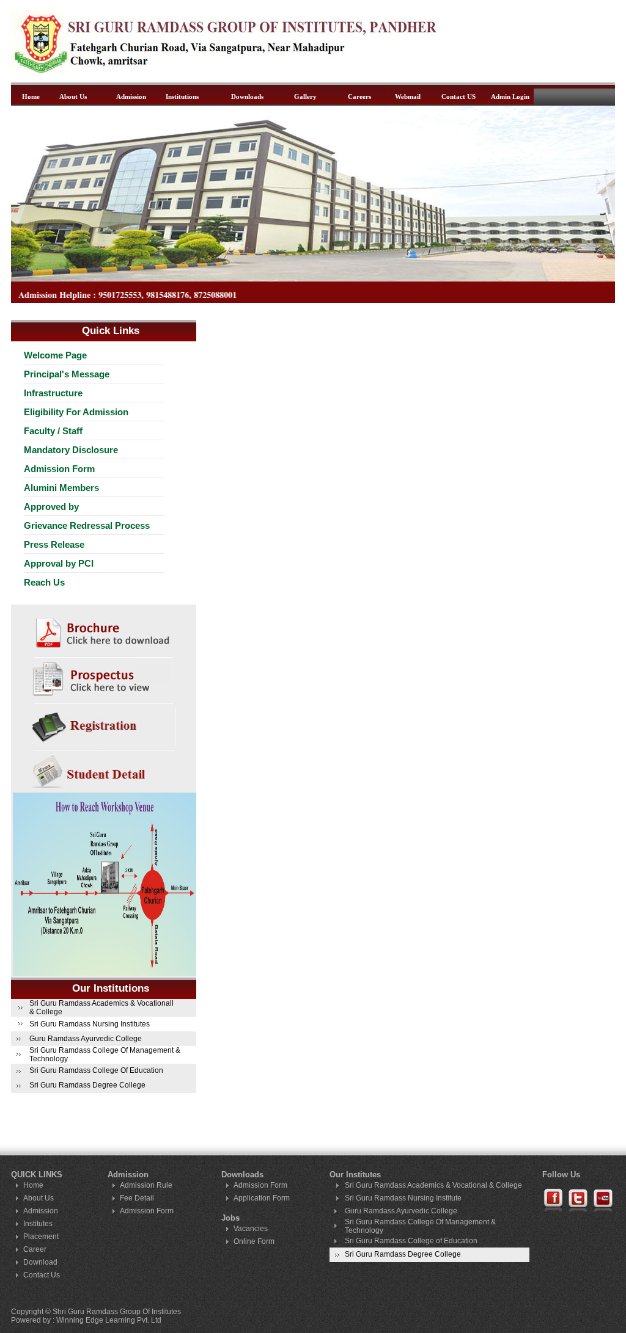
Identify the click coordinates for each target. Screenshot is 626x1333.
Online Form (254, 1241)
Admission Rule (146, 1185)
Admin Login (510, 96)
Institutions (182, 96)
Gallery (305, 96)
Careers (359, 96)
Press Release (54, 544)
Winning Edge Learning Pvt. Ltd (108, 1320)
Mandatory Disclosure (71, 450)
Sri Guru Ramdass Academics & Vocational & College (433, 1185)
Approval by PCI (59, 563)
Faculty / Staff (53, 431)
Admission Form (59, 468)
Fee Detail (137, 1198)
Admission (131, 96)
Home (31, 96)
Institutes (38, 1223)
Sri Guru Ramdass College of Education (411, 1241)
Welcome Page (55, 355)
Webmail (408, 96)
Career (34, 1249)
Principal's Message (66, 374)
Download (40, 1262)
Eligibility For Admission (76, 412)
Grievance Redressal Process (87, 525)
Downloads (247, 96)
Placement (41, 1236)
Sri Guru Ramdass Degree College (87, 1085)
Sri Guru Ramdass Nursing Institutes (89, 1024)
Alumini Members (61, 487)
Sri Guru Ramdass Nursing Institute (403, 1198)
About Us (73, 96)
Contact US (458, 96)
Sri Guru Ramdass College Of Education (96, 1070)
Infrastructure (53, 393)
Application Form (262, 1198)
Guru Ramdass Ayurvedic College (85, 1038)
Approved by (51, 506)
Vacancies (251, 1228)
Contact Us (41, 1275)
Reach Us (44, 582)
